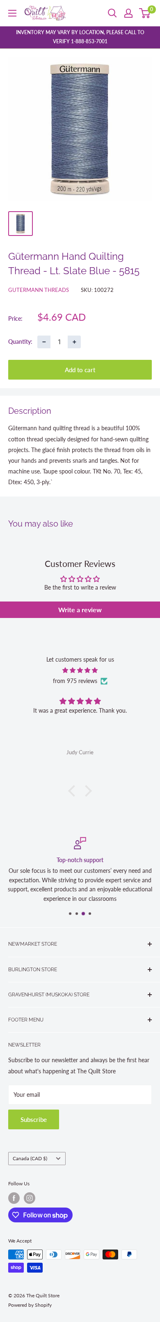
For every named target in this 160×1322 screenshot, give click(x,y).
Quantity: (20, 341)
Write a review (80, 609)
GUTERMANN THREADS (38, 290)
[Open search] (112, 13)
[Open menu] (12, 13)
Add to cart (80, 369)
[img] (80, 670)
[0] (145, 13)
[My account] (128, 13)
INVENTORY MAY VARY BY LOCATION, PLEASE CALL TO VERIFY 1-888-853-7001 (80, 36)
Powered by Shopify (30, 1305)
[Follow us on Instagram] (29, 1198)
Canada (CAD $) (30, 1158)
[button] (74, 791)
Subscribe (34, 1119)
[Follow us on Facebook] (14, 1198)
